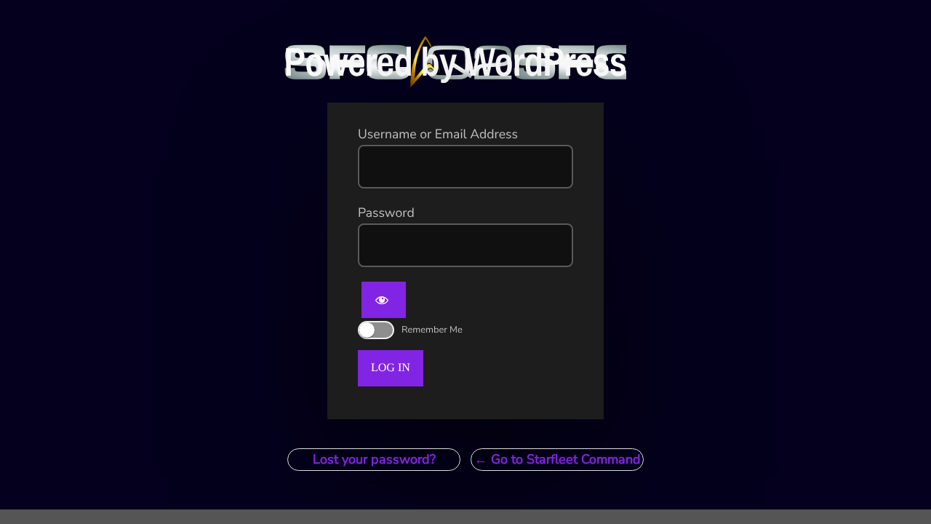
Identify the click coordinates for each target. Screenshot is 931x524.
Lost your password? (374, 459)
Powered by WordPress (455, 62)
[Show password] (383, 300)
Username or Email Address (438, 134)
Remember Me (432, 329)
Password (386, 213)
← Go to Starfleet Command (557, 459)
